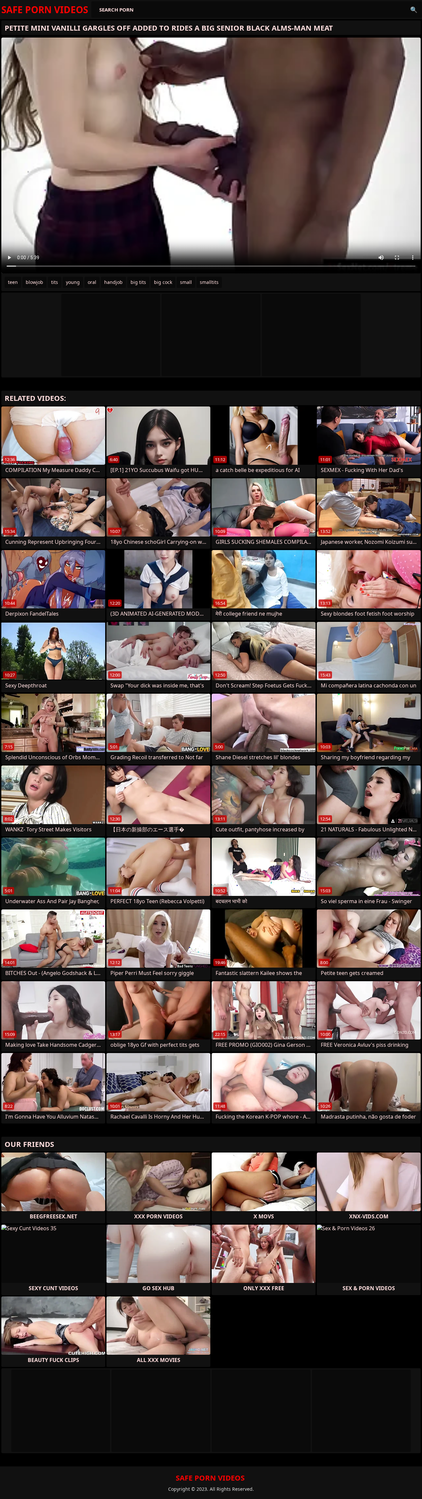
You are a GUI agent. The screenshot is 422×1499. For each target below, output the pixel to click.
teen (13, 282)
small (186, 282)
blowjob (34, 282)
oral (92, 282)
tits (54, 282)
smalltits (209, 282)
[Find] (413, 9)
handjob (113, 282)
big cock (163, 282)
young (73, 282)
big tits (138, 282)
